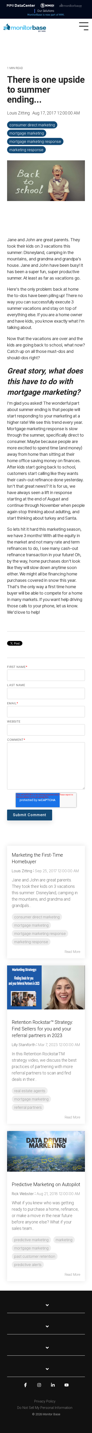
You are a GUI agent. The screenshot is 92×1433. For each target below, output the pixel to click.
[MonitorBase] (70, 5)
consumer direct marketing (32, 125)
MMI (61, 14)
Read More (72, 952)
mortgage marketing (26, 133)
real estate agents (29, 1090)
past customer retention (34, 1256)
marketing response (26, 149)
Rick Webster (23, 1193)
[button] (83, 25)
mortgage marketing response (35, 141)
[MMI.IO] (21, 5)
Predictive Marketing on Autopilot (46, 1184)
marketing (64, 1239)
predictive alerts (28, 1264)
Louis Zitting (19, 112)
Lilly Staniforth (23, 1044)
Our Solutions (45, 11)
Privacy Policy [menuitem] (44, 1401)
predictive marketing (31, 1239)
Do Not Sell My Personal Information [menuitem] (44, 1408)
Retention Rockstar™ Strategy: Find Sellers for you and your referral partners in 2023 (42, 1028)
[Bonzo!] (47, 5)
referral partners (28, 1107)
